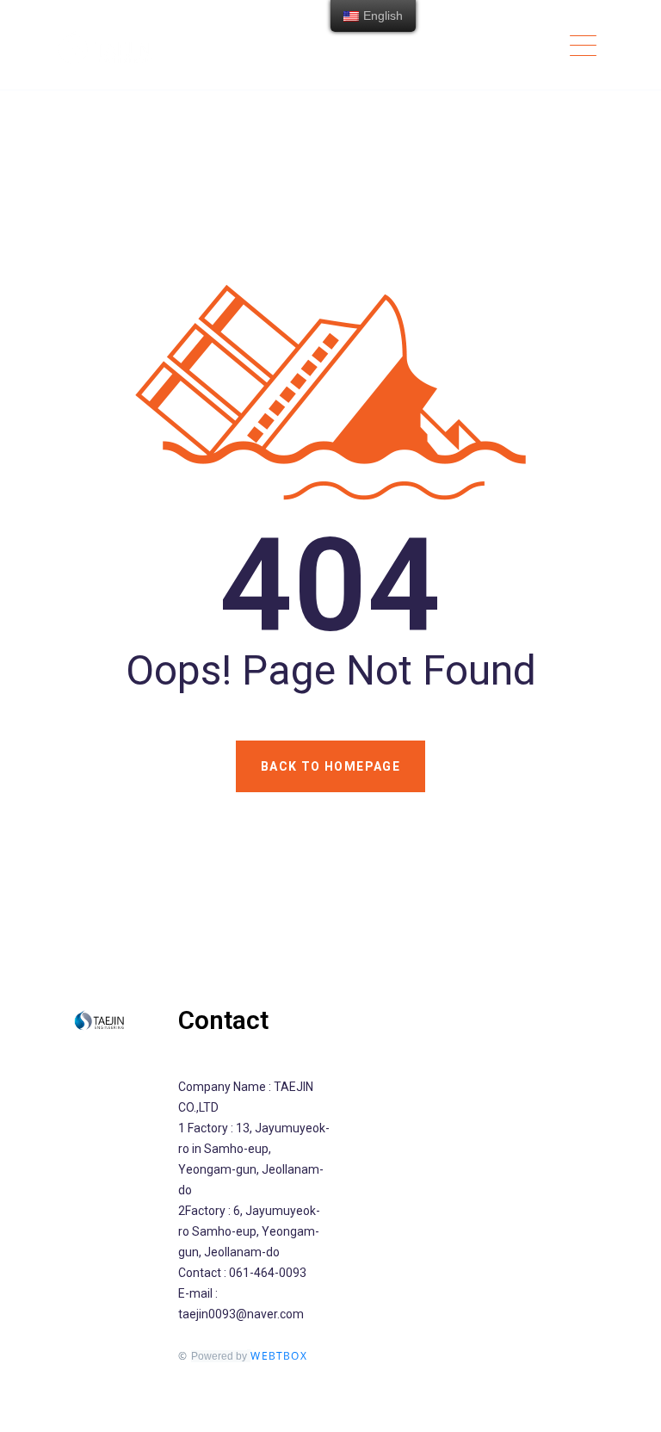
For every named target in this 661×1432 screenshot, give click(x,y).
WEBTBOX (278, 1355)
